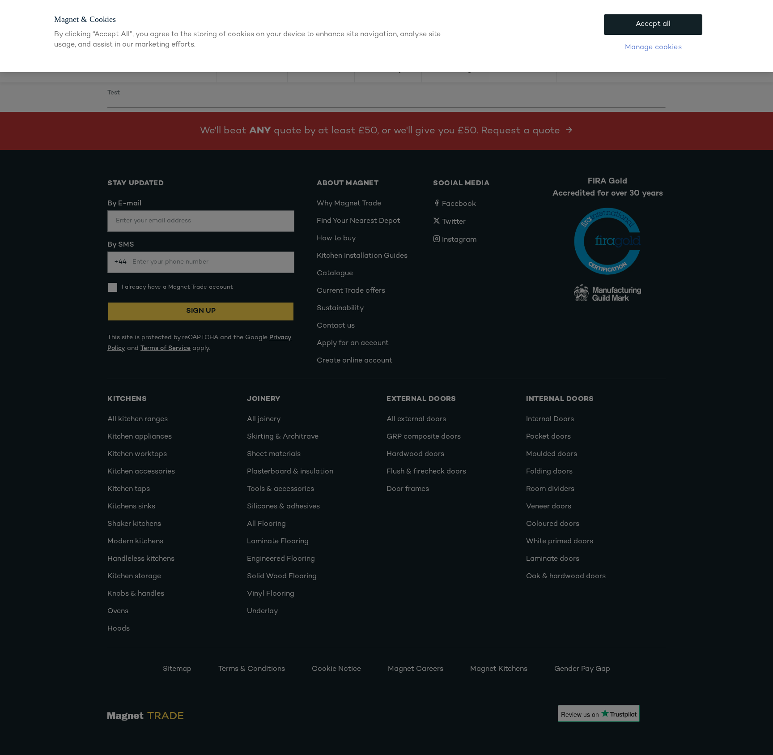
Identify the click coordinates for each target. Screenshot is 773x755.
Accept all (653, 24)
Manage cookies (653, 47)
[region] (386, 36)
